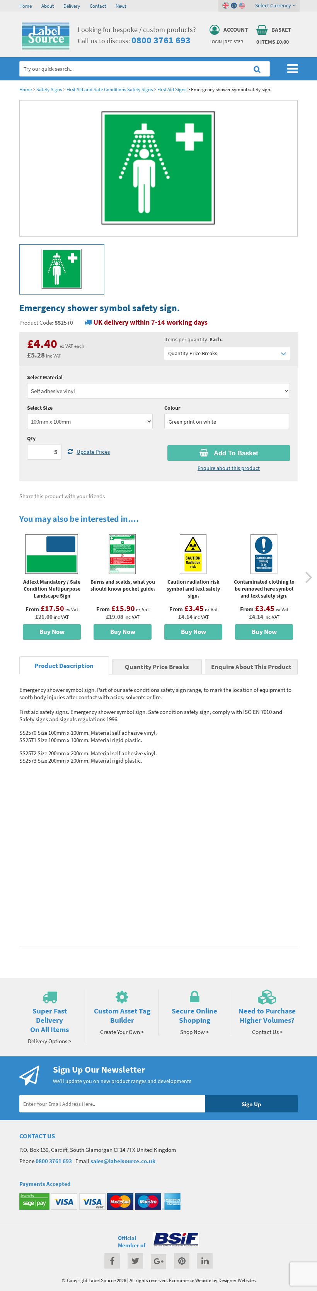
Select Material (45, 377)
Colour (172, 407)
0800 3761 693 (161, 40)
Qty (31, 438)
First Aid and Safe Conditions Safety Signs (109, 89)
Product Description (64, 666)
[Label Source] (45, 48)
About (47, 6)
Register (234, 41)
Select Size (40, 407)
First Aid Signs (171, 89)
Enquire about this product (229, 468)
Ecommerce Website (190, 1280)
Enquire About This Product (251, 667)
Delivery (71, 6)
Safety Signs (49, 89)
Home (25, 6)
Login (216, 41)
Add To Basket (235, 453)
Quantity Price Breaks (192, 353)
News (121, 6)
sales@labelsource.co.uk (122, 1161)
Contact (98, 6)
